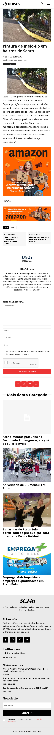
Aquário (6, 674)
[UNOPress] (27, 258)
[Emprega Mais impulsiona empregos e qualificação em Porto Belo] (27, 558)
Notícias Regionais (9, 64)
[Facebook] (18, 384)
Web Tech (7, 691)
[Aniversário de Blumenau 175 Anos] (27, 465)
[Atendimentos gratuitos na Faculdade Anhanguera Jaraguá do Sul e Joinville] (27, 417)
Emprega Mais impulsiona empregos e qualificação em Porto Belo (23, 580)
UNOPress (27, 269)
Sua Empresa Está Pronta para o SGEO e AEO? (25, 688)
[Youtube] (27, 640)
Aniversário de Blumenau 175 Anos (24, 486)
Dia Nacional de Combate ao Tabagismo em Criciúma (11, 240)
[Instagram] (12, 640)
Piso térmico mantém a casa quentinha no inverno (39, 239)
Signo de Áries (9, 684)
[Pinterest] (30, 384)
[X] (24, 384)
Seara (13, 227)
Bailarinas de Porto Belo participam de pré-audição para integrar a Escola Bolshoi (26, 532)
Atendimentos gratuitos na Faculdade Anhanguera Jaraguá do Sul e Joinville (26, 440)
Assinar (25, 713)
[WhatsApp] (36, 384)
